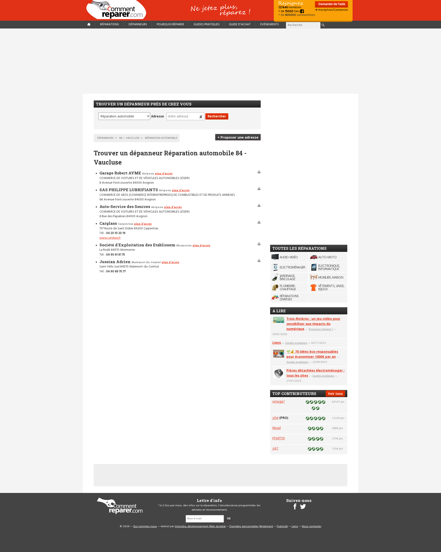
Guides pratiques (207, 24)
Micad (276, 428)
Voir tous (335, 393)
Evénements (269, 24)
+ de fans (289, 11)
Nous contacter (311, 526)
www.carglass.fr (110, 238)
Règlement (266, 526)
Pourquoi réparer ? (321, 329)
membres (289, 7)
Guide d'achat (240, 24)
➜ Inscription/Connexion (331, 10)
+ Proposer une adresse (238, 137)
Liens (276, 342)
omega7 (278, 401)
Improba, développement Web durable (200, 526)
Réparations (109, 24)
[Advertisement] (220, 61)
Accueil (118, 9)
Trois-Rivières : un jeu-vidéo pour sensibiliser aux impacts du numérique (313, 323)
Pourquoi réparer (170, 24)
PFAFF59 (278, 438)
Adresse (157, 116)
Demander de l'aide (331, 4)
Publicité (282, 526)
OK (229, 518)
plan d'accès (163, 173)
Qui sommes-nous (145, 526)
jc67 (275, 448)
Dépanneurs (138, 24)
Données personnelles (244, 526)
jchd (275, 417)
